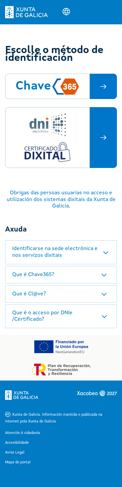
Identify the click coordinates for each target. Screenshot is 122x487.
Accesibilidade (17, 443)
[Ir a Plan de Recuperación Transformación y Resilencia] (61, 369)
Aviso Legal (14, 453)
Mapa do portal (17, 462)
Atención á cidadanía (22, 433)
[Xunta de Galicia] (26, 12)
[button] (61, 252)
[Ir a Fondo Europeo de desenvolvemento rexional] (61, 347)
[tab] (61, 252)
